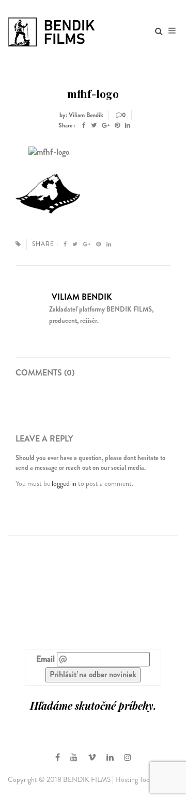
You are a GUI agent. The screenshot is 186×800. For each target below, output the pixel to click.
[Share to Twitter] (94, 125)
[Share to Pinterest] (117, 125)
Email (45, 659)
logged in (64, 483)
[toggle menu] (172, 31)
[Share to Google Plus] (106, 125)
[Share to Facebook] (84, 125)
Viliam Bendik (82, 297)
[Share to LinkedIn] (127, 125)
